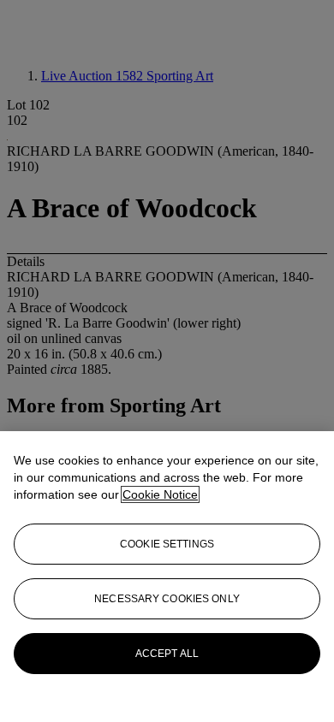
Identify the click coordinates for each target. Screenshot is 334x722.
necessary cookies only (167, 599)
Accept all (167, 654)
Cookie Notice (160, 494)
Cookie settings (167, 544)
